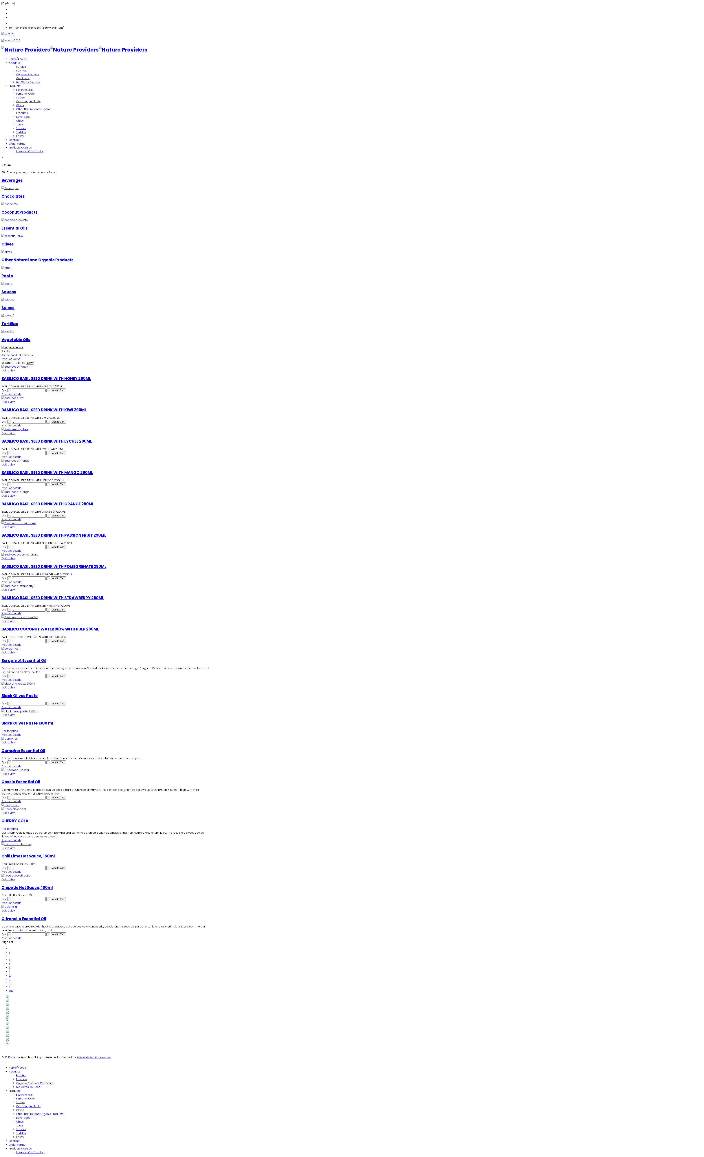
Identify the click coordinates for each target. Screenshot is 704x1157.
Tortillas (21, 132)
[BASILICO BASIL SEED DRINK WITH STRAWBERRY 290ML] (105, 586)
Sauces (21, 128)
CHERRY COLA (14, 821)
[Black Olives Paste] (105, 684)
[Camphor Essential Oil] (105, 739)
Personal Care (25, 94)
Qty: (4, 390)
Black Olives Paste (19, 695)
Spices (20, 97)
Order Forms (17, 144)
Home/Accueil (18, 59)
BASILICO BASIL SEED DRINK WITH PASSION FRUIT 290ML (53, 535)
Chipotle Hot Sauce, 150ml (27, 887)
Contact (14, 140)
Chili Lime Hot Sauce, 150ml (28, 856)
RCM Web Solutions (89, 1057)
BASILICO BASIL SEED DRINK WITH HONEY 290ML (46, 378)
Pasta (20, 136)
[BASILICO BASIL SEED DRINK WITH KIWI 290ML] (105, 398)
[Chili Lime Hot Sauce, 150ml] (105, 844)
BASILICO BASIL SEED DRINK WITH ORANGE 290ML (47, 504)
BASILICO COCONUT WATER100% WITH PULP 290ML (50, 629)
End (11, 991)
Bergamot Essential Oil (23, 660)
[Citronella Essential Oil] (105, 907)
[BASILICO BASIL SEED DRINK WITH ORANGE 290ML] (105, 492)
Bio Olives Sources (28, 82)
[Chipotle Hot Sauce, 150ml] (105, 876)
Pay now (21, 70)
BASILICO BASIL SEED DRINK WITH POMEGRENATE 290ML (53, 566)
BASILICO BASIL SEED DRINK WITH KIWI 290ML (44, 409)
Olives (20, 105)
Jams (19, 124)
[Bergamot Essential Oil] (105, 649)
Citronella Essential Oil (23, 918)
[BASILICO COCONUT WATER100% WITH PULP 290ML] (105, 617)
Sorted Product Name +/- (17, 355)
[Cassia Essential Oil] (105, 770)
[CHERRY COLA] (105, 807)
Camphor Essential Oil (23, 750)
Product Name (10, 359)
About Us (15, 63)
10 (10, 983)
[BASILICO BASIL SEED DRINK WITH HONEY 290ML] (105, 367)
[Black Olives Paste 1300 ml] (105, 711)
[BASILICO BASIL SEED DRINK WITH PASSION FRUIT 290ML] (105, 523)
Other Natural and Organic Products (39, 1114)
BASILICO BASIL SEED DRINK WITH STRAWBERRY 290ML (52, 597)
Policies (21, 67)
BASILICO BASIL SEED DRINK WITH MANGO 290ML (47, 472)
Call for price (9, 731)
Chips (20, 120)
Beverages (23, 117)
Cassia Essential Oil (20, 781)
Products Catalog (20, 147)
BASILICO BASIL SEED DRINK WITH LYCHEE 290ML (46, 441)
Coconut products (28, 101)
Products (15, 86)
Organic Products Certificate (27, 76)
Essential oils (24, 90)
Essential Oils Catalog (30, 151)
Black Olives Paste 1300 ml (27, 723)
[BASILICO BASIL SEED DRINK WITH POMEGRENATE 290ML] (105, 555)
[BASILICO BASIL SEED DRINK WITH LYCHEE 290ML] (105, 429)
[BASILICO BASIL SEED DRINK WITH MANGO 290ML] (105, 461)
